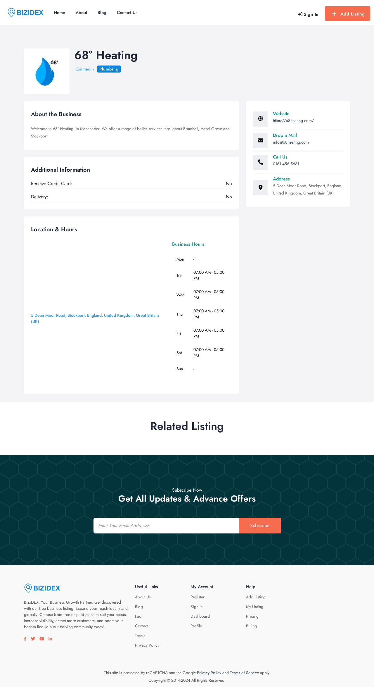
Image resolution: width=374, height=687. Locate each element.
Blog (102, 12)
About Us (143, 597)
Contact (141, 626)
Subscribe (259, 525)
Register (198, 597)
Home (59, 12)
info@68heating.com (291, 142)
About (81, 12)
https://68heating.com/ (293, 120)
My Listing (254, 606)
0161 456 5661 (286, 164)
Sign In (196, 606)
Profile (196, 626)
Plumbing (109, 69)
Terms (140, 635)
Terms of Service (244, 673)
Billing (251, 626)
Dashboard (200, 616)
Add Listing (352, 14)
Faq (138, 616)
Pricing (252, 616)
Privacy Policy (147, 645)
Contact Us (127, 12)
